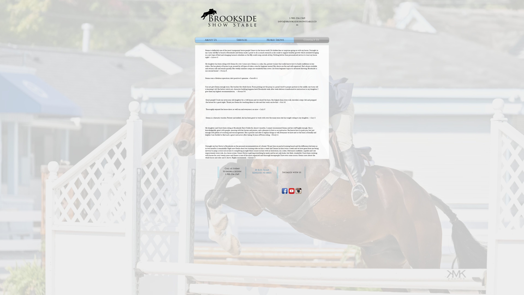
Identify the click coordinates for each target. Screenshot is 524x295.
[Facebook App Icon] (285, 191)
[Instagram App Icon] (298, 191)
